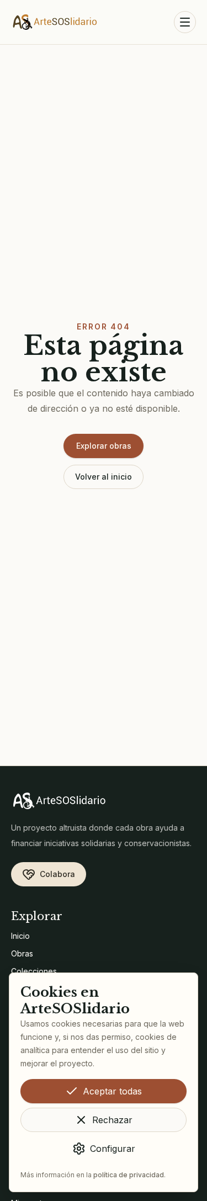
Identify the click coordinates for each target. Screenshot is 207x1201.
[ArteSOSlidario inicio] (55, 22)
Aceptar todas (112, 1091)
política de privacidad (128, 1175)
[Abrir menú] (185, 22)
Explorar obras (103, 445)
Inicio (20, 935)
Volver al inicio (103, 476)
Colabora (57, 874)
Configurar (112, 1148)
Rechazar (112, 1119)
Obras (22, 953)
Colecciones (34, 971)
